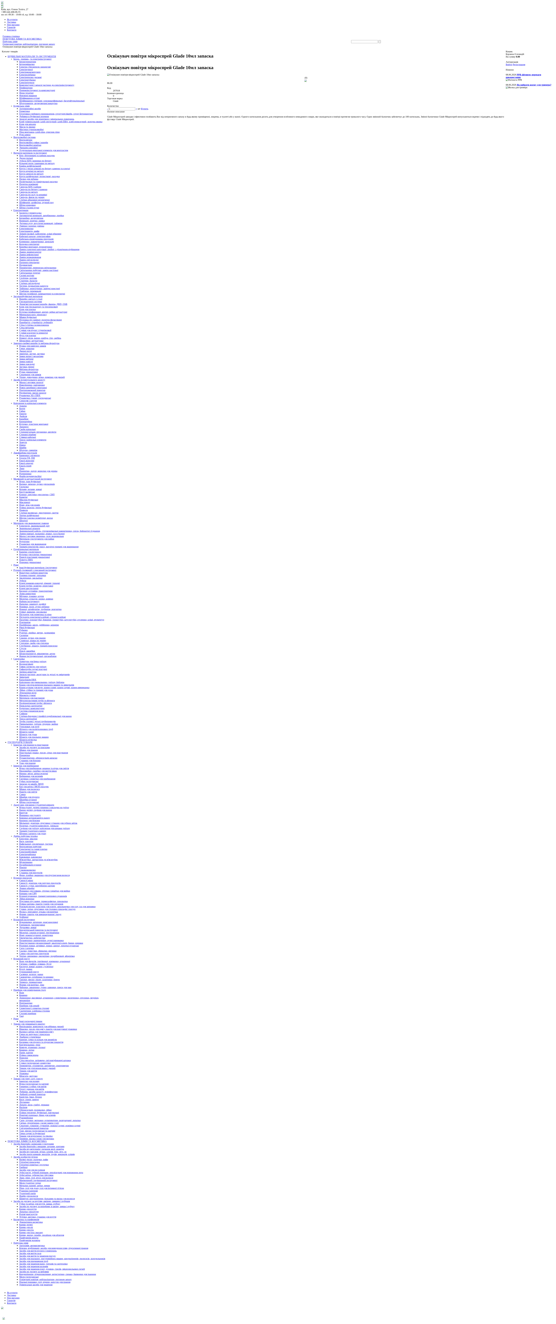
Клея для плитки (27, 309)
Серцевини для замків (30, 374)
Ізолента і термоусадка (30, 213)
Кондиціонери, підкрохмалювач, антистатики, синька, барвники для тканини (57, 1274)
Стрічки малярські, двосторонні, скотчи (38, 513)
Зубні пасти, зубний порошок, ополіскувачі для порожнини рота (51, 1172)
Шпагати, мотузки (28, 1076)
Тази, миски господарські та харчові (37, 1131)
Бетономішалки (27, 64)
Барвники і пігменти (29, 455)
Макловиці (24, 502)
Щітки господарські (29, 802)
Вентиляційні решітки (30, 145)
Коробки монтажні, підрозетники (35, 247)
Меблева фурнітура (28, 369)
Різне (16, 565)
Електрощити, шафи (29, 231)
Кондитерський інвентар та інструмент (38, 930)
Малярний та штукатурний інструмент (32, 479)
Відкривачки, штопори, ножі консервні (38, 922)
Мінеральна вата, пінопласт (33, 314)
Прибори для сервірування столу (29, 990)
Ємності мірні (26, 880)
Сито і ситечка (26, 948)
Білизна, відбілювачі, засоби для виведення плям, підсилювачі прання (53, 1248)
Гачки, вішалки (26, 348)
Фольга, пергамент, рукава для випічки (38, 912)
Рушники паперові (28, 1191)
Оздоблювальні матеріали (26, 549)
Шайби (22, 447)
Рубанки (23, 630)
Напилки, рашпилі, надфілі (32, 604)
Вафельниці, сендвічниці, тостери (36, 844)
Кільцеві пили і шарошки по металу (37, 163)
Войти (509, 64)
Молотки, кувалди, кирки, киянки (36, 599)
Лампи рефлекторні (29, 254)
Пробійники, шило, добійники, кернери (39, 625)
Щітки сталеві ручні (29, 207)
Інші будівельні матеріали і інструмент (38, 567)
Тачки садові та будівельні (32, 1133)
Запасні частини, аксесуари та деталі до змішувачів (44, 674)
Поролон (23, 1058)
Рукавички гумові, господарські (35, 398)
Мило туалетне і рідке (30, 1183)
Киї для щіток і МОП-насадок (34, 786)
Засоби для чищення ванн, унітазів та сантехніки (43, 1264)
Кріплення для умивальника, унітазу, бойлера (41, 682)
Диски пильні (26, 158)
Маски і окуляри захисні (31, 382)
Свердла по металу (28, 192)
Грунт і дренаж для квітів (31, 1089)
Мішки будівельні (28, 317)
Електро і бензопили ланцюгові (35, 67)
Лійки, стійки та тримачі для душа (36, 690)
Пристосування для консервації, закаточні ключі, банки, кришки (51, 943)
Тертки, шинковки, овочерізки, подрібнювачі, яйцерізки (47, 956)
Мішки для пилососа (29, 789)
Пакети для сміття (28, 792)
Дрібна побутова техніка (25, 836)
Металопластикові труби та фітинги (37, 700)
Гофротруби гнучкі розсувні (33, 669)
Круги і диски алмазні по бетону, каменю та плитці (44, 168)
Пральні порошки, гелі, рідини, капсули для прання (44, 1282)
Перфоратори (26, 87)
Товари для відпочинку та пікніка (36, 1136)
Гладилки (24, 486)
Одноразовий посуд (29, 972)
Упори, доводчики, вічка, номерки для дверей (42, 377)
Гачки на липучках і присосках (34, 1034)
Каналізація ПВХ (27, 679)
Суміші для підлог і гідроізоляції (35, 330)
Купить (144, 108)
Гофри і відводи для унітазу (32, 666)
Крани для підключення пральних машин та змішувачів (46, 685)
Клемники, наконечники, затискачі (36, 241)
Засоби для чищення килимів (33, 1266)
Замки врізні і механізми (31, 356)
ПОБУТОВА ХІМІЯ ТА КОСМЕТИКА (27, 1141)
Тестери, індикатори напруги (33, 286)
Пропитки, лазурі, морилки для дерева (38, 471)
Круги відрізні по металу (31, 171)
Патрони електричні (29, 262)
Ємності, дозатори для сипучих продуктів (40, 883)
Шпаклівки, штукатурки (31, 340)
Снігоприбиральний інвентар (34, 1128)
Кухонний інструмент (24, 919)
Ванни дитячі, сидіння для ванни (35, 810)
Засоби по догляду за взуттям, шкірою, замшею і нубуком (41, 1201)
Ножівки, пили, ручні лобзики (34, 606)
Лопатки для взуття (29, 1211)
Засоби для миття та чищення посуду (37, 1256)
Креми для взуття (27, 1209)
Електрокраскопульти (30, 72)
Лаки (21, 468)
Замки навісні (26, 361)
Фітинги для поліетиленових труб (36, 729)
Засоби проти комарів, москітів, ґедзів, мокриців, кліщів (47, 1154)
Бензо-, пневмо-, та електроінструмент (32, 59)
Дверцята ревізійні (28, 147)
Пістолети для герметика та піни (35, 614)
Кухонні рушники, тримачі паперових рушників (43, 896)
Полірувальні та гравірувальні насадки (38, 181)
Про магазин (13, 24)
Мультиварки (25, 862)
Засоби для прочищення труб (33, 1261)
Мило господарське (29, 1277)
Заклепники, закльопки (30, 578)
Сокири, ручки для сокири (32, 638)
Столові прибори (27, 1013)
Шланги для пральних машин (34, 737)
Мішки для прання (28, 750)
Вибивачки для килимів (31, 776)
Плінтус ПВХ (26, 559)
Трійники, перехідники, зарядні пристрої (39, 288)
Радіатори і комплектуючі (31, 708)
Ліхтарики (24, 1102)
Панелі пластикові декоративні (34, 557)
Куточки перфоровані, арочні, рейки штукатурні (43, 312)
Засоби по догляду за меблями (34, 1271)
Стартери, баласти (28, 280)
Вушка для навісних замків (32, 346)
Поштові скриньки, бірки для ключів (37, 1115)
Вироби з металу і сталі (30, 299)
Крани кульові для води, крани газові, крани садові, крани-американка (54, 687)
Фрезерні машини (28, 95)
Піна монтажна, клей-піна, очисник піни (39, 132)
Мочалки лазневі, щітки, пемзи (34, 1185)
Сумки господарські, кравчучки (35, 1063)
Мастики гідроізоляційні (31, 129)
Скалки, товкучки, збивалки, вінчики (37, 951)
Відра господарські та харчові (34, 1084)
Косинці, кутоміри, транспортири (36, 591)
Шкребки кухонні (28, 799)
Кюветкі (23, 497)
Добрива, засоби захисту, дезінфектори (38, 1091)
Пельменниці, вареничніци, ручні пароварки (41, 940)
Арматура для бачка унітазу (32, 661)
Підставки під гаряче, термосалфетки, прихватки (43, 901)
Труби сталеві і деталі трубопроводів (37, 721)
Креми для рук (26, 1230)
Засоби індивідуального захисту (29, 380)
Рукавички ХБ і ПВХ (29, 395)
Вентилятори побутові (30, 846)
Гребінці (23, 1167)
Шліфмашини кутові (29, 98)
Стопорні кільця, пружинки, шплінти (37, 432)
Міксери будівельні (28, 500)
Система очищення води (31, 711)
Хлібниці (23, 917)
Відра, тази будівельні (30, 481)
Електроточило (26, 82)
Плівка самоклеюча (28, 1055)
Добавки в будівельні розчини (34, 116)
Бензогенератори (27, 61)
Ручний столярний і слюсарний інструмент (34, 570)
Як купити (12, 19)
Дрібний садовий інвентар (32, 1094)
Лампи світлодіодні (29, 260)
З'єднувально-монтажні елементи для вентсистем (43, 150)
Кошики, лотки (26, 1050)
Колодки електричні (29, 244)
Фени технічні (26, 93)
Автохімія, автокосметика (32, 1245)
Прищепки (24, 755)
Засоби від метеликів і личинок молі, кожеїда (41, 1149)
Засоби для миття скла (30, 1253)
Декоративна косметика (31, 1222)
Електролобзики (27, 74)
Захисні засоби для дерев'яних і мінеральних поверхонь (46, 119)
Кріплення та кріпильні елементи (29, 403)
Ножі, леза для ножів (29, 505)
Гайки (22, 411)
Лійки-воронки (26, 898)
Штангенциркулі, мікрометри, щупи (37, 653)
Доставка (11, 22)
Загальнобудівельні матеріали (28, 296)
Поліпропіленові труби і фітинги (35, 703)
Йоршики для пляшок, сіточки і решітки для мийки (44, 891)
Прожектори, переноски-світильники (37, 267)
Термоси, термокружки (30, 982)
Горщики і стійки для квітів (32, 1086)
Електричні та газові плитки (33, 849)
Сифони (23, 713)
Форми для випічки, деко (31, 985)
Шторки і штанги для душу (32, 833)
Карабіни (23, 419)
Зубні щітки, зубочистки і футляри (36, 1175)
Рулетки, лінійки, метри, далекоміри (37, 633)
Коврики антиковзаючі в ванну (34, 818)
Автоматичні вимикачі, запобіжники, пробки (41, 215)
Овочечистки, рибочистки (32, 938)
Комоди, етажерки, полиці (32, 1047)
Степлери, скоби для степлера (34, 643)
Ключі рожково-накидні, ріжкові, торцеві (39, 583)
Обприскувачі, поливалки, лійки (35, 1110)
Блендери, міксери (28, 839)
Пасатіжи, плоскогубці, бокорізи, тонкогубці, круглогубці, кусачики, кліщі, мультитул (61, 619)
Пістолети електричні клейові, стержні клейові (42, 617)
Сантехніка (19, 659)
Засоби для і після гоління (32, 1170)
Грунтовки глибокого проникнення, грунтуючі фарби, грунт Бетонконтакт (56, 114)
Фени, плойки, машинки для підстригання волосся (44, 875)
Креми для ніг (26, 1227)
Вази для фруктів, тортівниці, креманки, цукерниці (44, 961)
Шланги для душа (28, 734)
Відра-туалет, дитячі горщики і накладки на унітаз (44, 807)
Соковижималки (27, 870)
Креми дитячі (26, 1224)
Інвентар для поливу (29, 1081)
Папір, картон (26, 1052)
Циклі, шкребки (27, 651)
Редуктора (24, 541)
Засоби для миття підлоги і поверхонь (38, 1251)
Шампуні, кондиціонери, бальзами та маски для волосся (47, 1198)
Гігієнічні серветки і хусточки (34, 1164)
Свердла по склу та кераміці (33, 194)
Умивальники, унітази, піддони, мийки (38, 724)
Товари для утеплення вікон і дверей (37, 1068)
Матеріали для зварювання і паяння (31, 523)
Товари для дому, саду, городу (28, 1078)
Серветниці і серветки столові (34, 1008)
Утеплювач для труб (29, 726)
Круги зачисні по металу (31, 174)
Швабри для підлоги (29, 797)
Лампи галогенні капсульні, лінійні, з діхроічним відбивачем (49, 249)
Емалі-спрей (25, 466)
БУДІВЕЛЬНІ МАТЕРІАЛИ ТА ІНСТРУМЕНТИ (32, 56)
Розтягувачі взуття (28, 1214)
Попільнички (25, 1003)
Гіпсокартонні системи (30, 301)
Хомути (23, 442)
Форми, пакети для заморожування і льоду (40, 914)
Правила (23, 510)
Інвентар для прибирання (26, 765)
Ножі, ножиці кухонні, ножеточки (36, 935)
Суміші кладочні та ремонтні (33, 333)
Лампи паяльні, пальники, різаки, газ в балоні (42, 533)
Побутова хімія (20, 1243)
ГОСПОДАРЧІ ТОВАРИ (20, 742)
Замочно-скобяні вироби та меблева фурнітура (36, 343)
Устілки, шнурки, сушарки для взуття (37, 1217)
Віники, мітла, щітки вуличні (33, 773)
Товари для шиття (28, 1071)
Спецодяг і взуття (28, 400)
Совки (22, 794)
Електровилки (26, 228)
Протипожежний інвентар (32, 390)
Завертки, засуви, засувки (32, 353)
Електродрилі (26, 69)
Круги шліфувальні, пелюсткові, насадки (39, 176)
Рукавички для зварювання (32, 544)
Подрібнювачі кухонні (30, 865)
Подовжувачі (25, 265)
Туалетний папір (27, 1193)
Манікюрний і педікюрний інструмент (38, 1180)
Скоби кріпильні (27, 429)
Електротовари (20, 210)
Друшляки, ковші (27, 927)
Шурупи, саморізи (28, 450)
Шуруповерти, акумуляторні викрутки (38, 103)
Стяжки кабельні (27, 437)
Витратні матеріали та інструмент (30, 153)
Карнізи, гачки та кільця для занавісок (38, 1039)
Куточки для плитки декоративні (35, 554)
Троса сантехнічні (28, 719)
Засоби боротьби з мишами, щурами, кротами (41, 1146)
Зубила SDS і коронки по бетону (35, 161)
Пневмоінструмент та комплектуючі (37, 90)
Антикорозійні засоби (30, 108)
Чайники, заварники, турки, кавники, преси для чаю (45, 987)
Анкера (23, 406)
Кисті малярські (27, 492)
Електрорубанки (27, 80)
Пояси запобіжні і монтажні (33, 387)
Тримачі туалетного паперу (32, 831)
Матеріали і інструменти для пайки (36, 539)
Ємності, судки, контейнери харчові (37, 885)
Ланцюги (24, 426)
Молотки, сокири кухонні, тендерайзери (39, 932)
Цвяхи (22, 445)
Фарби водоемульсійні (30, 476)
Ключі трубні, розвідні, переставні (36, 586)
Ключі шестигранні (28, 588)
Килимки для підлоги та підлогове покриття (41, 1042)
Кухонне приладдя (22, 878)
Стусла (22, 648)
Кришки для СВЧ (27, 893)
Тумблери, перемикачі (30, 291)
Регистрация (519, 64)
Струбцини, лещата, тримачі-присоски (38, 646)
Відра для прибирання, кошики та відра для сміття (44, 768)
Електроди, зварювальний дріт (34, 526)
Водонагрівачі (26, 664)
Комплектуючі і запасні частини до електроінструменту (46, 85)
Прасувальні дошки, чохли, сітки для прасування (43, 752)
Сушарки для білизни (30, 760)
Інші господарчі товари (30, 1021)
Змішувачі (24, 677)
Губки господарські (29, 781)
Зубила (22, 580)
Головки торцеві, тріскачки (32, 575)
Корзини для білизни (29, 820)
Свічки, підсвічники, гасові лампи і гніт (39, 1123)
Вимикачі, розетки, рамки (32, 220)
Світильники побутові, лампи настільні (38, 270)
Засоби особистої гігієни (25, 1157)
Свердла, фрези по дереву (32, 197)
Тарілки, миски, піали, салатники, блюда (39, 979)
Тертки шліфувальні (29, 515)
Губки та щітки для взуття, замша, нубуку (39, 1204)
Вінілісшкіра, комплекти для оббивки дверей (41, 1026)
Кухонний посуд (21, 958)
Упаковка (24, 1073)
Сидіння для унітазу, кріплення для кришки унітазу (44, 828)
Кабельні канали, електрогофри (35, 236)
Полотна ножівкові (28, 184)
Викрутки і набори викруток (33, 573)
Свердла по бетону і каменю (33, 189)
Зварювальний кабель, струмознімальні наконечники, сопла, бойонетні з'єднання (59, 531)
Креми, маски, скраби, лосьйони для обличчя (41, 1235)
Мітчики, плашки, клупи (31, 596)
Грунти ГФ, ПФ (27, 458)
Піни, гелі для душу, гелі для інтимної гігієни (41, 1188)
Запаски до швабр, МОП (31, 784)
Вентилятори (25, 140)
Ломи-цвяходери (27, 593)
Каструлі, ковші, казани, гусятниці (36, 966)
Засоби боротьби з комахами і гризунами (33, 1144)
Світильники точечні (29, 273)
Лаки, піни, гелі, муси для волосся (36, 1178)
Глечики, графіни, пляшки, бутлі (35, 964)
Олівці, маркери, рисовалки (33, 612)
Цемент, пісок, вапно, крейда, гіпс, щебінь (40, 338)
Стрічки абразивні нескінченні (34, 200)
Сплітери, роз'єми (28, 278)
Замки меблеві (26, 359)
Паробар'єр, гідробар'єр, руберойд (36, 322)
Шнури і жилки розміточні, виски (36, 518)
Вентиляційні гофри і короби (33, 142)
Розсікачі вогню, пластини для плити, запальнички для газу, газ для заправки (57, 906)
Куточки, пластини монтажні (33, 424)
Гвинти (22, 413)
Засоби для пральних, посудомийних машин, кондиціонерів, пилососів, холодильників (62, 1258)
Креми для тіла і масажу (31, 1232)
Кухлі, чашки (25, 969)
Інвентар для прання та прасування (30, 745)
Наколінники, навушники (32, 385)
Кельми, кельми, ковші (30, 489)
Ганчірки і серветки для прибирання (37, 779)
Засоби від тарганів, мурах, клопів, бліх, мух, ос (43, 1151)
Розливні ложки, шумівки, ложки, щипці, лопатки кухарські (49, 945)
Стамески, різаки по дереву (32, 640)
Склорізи (23, 635)
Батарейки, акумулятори (31, 218)
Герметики (24, 111)
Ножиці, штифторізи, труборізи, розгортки (40, 609)
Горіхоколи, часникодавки (32, 925)
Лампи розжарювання (30, 257)
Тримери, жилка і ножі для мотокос (36, 1138)
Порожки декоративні (30, 562)
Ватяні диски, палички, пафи (33, 1159)
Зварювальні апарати (29, 528)
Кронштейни (25, 421)
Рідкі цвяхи (25, 134)
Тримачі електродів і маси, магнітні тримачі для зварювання (48, 546)
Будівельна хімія (21, 106)
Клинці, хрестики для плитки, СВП (37, 494)
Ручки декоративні (28, 372)
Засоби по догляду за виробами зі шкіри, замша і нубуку (47, 1206)
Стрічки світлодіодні (29, 283)
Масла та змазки (27, 127)
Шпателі (23, 520)
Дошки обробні (26, 888)
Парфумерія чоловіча (29, 1240)
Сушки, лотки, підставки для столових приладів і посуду (47, 909)
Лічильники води (27, 692)
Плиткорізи (25, 622)
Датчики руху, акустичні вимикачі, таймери (40, 223)
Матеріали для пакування (31, 698)
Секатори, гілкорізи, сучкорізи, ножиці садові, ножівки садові (49, 1125)
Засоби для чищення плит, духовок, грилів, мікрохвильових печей (52, 1269)
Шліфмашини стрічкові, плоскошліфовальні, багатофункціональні (52, 101)
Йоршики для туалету (30, 815)
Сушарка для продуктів (30, 872)
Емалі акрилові (26, 460)
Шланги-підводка (28, 739)
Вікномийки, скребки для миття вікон (38, 771)
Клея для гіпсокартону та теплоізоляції (38, 307)
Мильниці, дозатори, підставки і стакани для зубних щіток (48, 823)
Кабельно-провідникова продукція (36, 239)
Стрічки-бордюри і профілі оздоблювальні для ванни (45, 716)
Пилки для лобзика (28, 179)
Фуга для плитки (27, 335)
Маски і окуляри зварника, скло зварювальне (41, 536)
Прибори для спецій (29, 1005)
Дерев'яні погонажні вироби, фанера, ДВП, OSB (43, 304)
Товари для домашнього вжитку (29, 1024)
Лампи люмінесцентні (30, 252)
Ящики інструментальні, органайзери (37, 656)
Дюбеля (23, 416)
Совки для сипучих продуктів (34, 953)
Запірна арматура (27, 672)
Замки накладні (27, 364)
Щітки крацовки (27, 205)
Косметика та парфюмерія (26, 1219)
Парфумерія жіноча (28, 1237)
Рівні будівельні (27, 627)
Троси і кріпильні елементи (32, 440)
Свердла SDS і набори (30, 187)
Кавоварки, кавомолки (30, 857)
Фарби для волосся (28, 1196)
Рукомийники (26, 1118)
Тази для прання (27, 763)
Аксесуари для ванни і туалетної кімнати (33, 805)
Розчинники (25, 473)
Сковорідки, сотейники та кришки (36, 977)
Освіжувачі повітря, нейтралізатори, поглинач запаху (45, 1279)
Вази (21, 992)
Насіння (23, 1107)
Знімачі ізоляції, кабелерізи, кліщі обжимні (40, 234)
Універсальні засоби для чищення (35, 1284)
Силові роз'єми (26, 275)
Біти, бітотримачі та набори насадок (37, 155)
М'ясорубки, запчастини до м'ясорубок (38, 859)
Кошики (23, 995)
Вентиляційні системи (24, 137)
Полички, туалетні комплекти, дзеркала (38, 825)
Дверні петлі (25, 351)
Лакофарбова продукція (25, 453)
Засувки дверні (26, 367)
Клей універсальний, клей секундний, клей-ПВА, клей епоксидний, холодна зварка (60, 121)
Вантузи (23, 812)
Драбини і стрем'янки (30, 1037)
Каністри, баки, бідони (30, 1097)
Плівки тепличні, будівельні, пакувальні (39, 1112)
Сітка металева (26, 327)
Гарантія (11, 27)
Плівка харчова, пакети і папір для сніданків (41, 904)
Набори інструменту (29, 601)
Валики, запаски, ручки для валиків (37, 484)
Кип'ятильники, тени (29, 1045)
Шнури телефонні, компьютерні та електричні (42, 293)
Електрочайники (27, 854)
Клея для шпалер (27, 124)
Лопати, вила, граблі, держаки (34, 1105)
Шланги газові (26, 732)
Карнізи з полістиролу (30, 552)
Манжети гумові (27, 695)
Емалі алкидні (26, 463)
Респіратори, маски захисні (32, 393)
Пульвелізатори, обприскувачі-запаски (38, 758)
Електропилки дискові (30, 77)
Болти (22, 408)
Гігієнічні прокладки (29, 1162)
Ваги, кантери (26, 841)
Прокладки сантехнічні (30, 706)
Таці (21, 1016)
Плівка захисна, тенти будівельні (35, 507)
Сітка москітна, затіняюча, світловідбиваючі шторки (45, 1060)
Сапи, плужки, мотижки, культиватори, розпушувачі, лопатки (50, 1120)
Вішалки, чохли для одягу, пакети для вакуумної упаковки (48, 1029)
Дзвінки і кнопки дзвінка (31, 226)
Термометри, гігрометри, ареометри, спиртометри (44, 1065)
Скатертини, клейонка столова (34, 1011)
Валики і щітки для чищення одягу (36, 1031)
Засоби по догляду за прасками (34, 747)
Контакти (11, 30)
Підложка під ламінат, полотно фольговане (40, 320)
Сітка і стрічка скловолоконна (34, 325)
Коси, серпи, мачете (29, 1099)
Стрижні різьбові (27, 434)
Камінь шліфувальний (30, 166)
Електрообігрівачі (28, 852)
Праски (23, 867)
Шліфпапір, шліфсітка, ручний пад (36, 202)
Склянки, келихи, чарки (31, 974)
